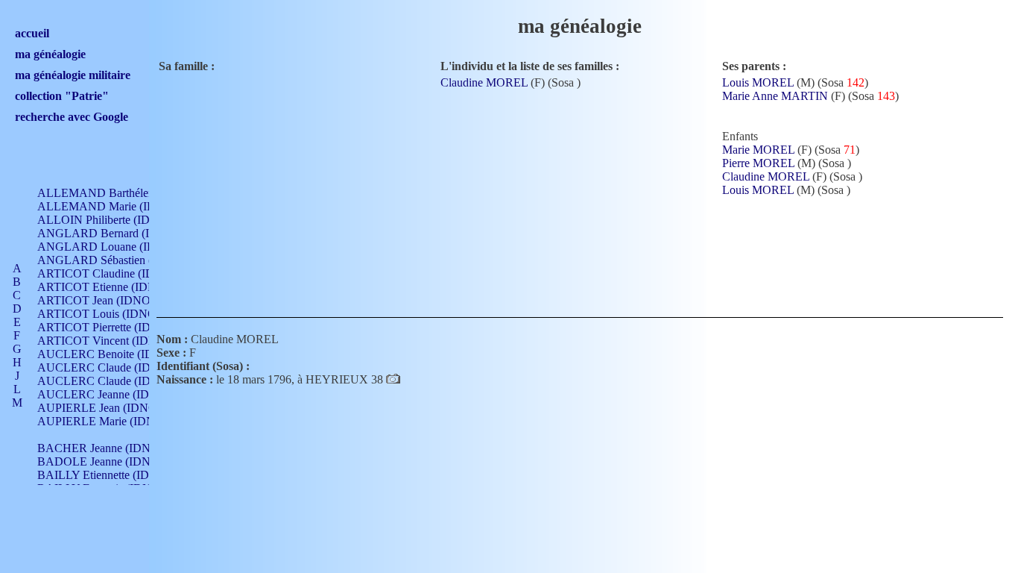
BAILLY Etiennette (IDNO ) (105, 475)
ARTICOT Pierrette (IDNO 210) (115, 327)
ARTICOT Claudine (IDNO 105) (117, 273)
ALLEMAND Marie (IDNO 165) (117, 206)
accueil (32, 33)
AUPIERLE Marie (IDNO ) (104, 421)
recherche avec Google (71, 116)
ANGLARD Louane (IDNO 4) (111, 246)
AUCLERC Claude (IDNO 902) (115, 367)
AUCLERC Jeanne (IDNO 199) (114, 394)
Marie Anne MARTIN (775, 96)
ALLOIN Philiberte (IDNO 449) (114, 219)
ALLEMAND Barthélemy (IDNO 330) (131, 193)
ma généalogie (50, 54)
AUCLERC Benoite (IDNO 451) (116, 354)
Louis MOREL (758, 82)
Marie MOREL (758, 149)
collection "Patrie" (62, 96)
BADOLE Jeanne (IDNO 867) (110, 461)
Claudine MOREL (484, 82)
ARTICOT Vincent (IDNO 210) (114, 340)
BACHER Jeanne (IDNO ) (101, 448)
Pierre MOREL (758, 163)
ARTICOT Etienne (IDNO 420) (113, 287)
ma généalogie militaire (72, 75)
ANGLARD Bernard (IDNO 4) (113, 233)
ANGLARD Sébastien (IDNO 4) (116, 260)
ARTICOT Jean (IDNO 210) (106, 300)
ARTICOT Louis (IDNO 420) (109, 313)
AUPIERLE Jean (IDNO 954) (109, 407)
